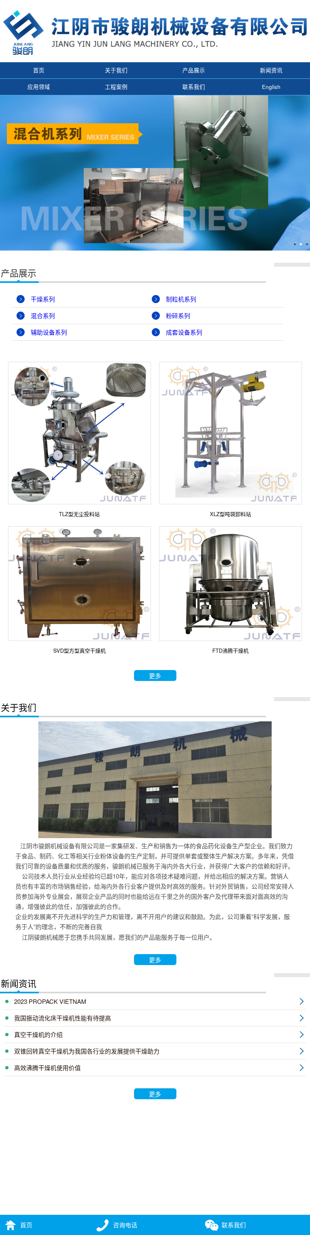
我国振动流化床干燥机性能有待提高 (62, 1018)
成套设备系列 (184, 332)
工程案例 (116, 87)
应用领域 (38, 87)
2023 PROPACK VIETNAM (50, 1001)
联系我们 (193, 87)
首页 (38, 70)
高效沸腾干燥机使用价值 (47, 1067)
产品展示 (193, 70)
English (271, 87)
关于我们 (116, 70)
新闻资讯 (271, 70)
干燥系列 (43, 299)
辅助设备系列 (49, 332)
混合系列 (43, 315)
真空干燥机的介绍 (38, 1034)
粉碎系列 (178, 315)
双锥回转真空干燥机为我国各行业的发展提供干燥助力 (86, 1051)
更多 (155, 675)
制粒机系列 (181, 299)
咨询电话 (125, 1224)
